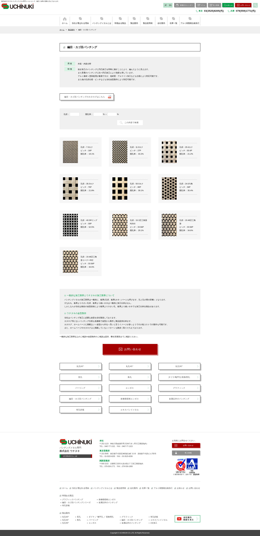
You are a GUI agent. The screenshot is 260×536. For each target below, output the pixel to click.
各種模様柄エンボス (130, 399)
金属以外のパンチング (179, 399)
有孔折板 (80, 410)
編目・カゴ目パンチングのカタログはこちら (84, 97)
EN (170, 5)
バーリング (80, 388)
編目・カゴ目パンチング (80, 399)
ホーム (65, 23)
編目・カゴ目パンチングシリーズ (76, 502)
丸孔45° (129, 366)
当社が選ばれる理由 (80, 23)
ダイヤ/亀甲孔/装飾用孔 (179, 377)
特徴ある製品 (120, 23)
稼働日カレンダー (186, 5)
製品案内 (134, 23)
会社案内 (161, 23)
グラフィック (179, 388)
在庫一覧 (173, 23)
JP (166, 5)
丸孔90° (179, 366)
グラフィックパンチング (72, 499)
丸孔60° (80, 366)
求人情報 (216, 5)
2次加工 (153, 523)
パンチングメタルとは (101, 23)
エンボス (130, 388)
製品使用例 (147, 23)
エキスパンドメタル (130, 410)
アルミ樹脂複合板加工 (190, 23)
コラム (202, 5)
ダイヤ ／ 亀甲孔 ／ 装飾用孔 (101, 517)
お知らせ (229, 5)
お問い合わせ (245, 5)
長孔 (80, 377)
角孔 (130, 377)
